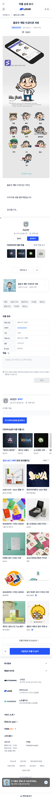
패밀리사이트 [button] (9, 670)
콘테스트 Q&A (10, 721)
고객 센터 (8, 736)
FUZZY (26, 230)
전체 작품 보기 (39, 245)
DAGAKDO (30, 595)
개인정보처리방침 (36, 761)
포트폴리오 (6, 15)
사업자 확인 (11, 766)
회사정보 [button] (7, 663)
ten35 (29, 527)
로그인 (47, 9)
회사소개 (13, 761)
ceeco (5, 561)
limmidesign (31, 493)
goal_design (7, 493)
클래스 (42, 766)
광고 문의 (33, 766)
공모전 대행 (26, 770)
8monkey (6, 629)
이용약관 (22, 766)
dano (28, 630)
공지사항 (23, 761)
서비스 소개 (8, 714)
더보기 (45, 460)
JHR (28, 561)
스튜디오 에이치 (8, 527)
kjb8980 (5, 595)
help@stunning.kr (32, 745)
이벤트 (9, 728)
